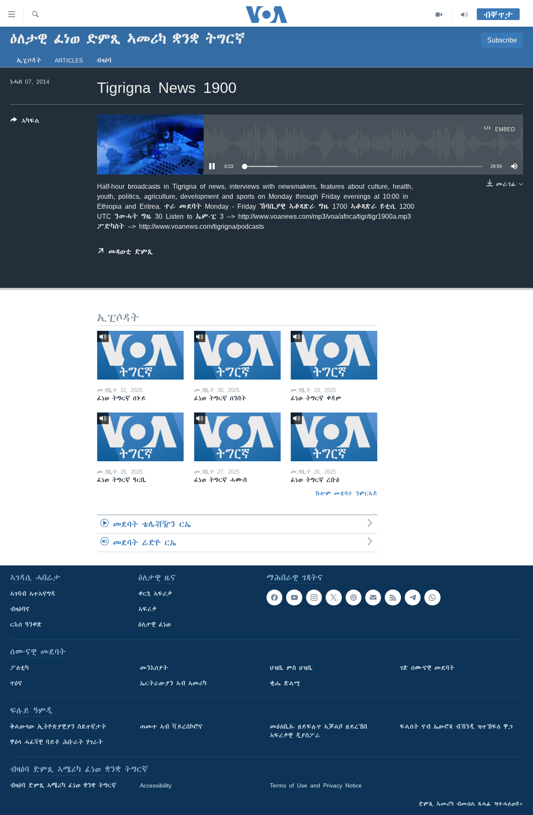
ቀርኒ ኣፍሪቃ (155, 594)
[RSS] (393, 597)
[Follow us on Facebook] (274, 597)
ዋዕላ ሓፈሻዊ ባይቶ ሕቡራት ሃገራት (56, 742)
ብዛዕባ (104, 60)
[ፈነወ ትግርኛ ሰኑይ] (140, 355)
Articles (69, 60)
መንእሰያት (154, 668)
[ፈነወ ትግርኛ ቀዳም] (334, 355)
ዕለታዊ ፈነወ (154, 624)
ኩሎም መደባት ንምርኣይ (346, 493)
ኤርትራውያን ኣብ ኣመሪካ (173, 683)
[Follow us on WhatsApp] (432, 597)
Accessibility (156, 785)
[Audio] (464, 14)
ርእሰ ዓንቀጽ (26, 624)
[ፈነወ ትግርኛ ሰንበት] (237, 355)
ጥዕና (16, 683)
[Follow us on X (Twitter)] (333, 597)
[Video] (439, 14)
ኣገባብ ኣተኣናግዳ (32, 594)
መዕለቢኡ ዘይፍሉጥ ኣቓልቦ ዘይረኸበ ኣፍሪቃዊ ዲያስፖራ (318, 731)
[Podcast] (353, 597)
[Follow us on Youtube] (294, 597)
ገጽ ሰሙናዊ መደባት (427, 668)
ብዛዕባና (20, 609)
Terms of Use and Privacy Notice (316, 785)
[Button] (25, 122)
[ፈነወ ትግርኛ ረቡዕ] (334, 436)
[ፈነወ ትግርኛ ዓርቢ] (140, 436)
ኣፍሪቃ (147, 609)
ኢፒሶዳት (29, 60)
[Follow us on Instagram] (314, 597)
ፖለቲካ (19, 668)
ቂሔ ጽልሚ (285, 683)
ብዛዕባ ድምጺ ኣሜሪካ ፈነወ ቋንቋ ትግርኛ (63, 785)
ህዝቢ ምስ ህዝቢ (291, 668)
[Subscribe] (373, 597)
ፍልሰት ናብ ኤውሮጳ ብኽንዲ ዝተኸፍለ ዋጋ (456, 726)
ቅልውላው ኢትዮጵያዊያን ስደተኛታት (58, 726)
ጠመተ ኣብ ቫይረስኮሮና (171, 726)
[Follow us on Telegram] (413, 597)
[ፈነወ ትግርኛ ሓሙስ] (237, 436)
